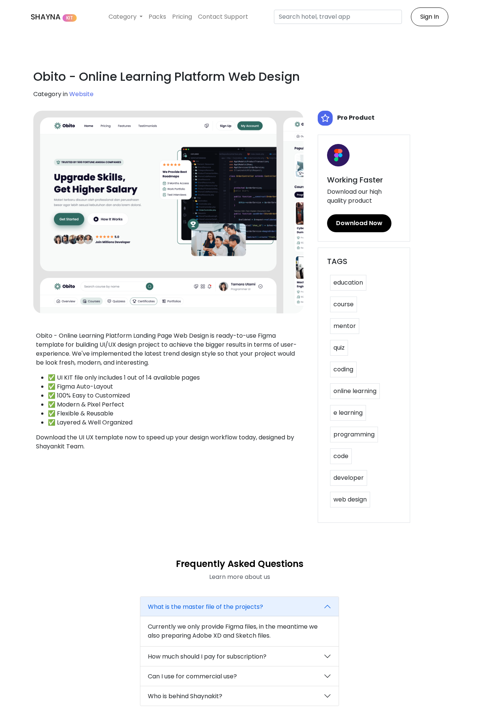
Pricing (182, 16)
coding (343, 369)
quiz (339, 347)
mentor (344, 326)
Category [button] (123, 16)
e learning (348, 412)
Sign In (429, 16)
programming (354, 434)
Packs (157, 16)
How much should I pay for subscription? (207, 656)
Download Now (359, 223)
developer (348, 477)
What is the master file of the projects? (205, 606)
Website (81, 94)
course (343, 304)
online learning (354, 391)
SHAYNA (52, 17)
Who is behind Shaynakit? (185, 696)
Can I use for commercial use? (192, 676)
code (340, 456)
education (348, 282)
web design (350, 499)
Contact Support (223, 16)
